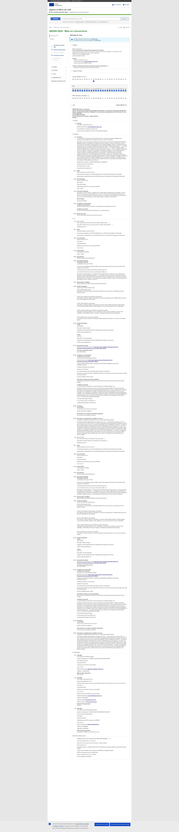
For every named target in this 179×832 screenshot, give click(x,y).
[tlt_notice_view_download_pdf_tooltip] (73, 90)
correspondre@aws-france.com (91, 61)
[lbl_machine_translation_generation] (88, 95)
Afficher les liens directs (59, 49)
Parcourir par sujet (102, 21)
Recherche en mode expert (91, 21)
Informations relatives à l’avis (58, 81)
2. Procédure (54, 70)
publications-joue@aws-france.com (95, 669)
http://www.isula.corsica (90, 699)
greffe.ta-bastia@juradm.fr (93, 724)
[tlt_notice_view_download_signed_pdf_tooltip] (93, 81)
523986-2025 (95, 39)
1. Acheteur (54, 67)
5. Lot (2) (53, 74)
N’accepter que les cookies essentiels (120, 824)
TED (50, 27)
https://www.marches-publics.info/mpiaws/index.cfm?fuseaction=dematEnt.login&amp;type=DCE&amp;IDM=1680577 (97, 347)
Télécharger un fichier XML (59, 46)
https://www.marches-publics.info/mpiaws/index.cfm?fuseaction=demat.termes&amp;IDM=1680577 (95, 360)
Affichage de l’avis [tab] (54, 35)
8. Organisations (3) (56, 77)
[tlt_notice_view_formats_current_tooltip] (125, 105)
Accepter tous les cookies (102, 824)
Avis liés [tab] (52, 39)
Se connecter (117, 4)
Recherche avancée (80, 21)
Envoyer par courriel (59, 55)
